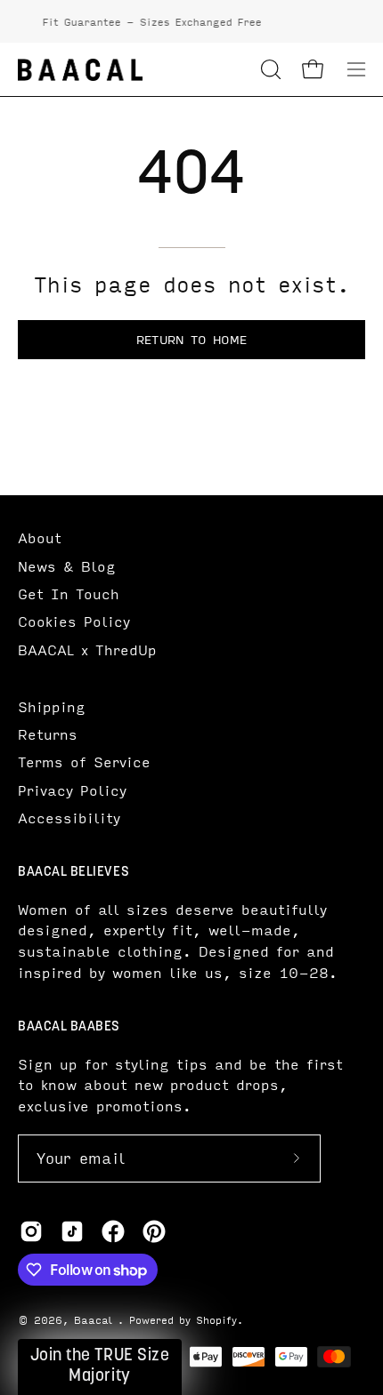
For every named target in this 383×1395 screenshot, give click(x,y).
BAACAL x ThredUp (87, 649)
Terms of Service (84, 761)
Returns (47, 734)
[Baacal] (80, 70)
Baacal (96, 1319)
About (39, 537)
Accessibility (69, 817)
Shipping (52, 706)
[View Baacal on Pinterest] (154, 1231)
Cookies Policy (74, 621)
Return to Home (191, 339)
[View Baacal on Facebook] (113, 1231)
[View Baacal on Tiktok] (72, 1231)
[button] (269, 69)
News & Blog (67, 566)
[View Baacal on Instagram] (31, 1231)
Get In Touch (68, 593)
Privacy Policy (72, 790)
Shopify (216, 1319)
